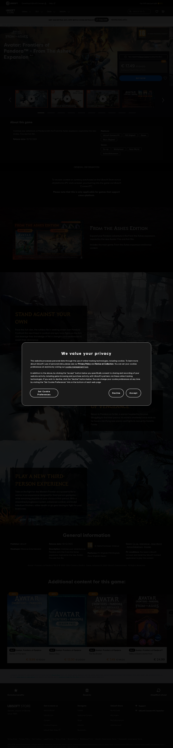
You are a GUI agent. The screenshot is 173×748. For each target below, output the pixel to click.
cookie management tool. (77, 367)
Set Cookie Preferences (44, 393)
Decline (116, 393)
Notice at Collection (104, 364)
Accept (133, 393)
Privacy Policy (84, 364)
